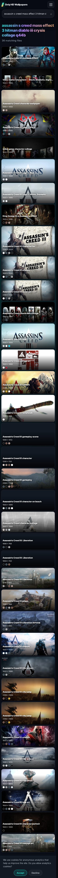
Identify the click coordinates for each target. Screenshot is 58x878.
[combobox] (26, 14)
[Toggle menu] (50, 4)
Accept (20, 873)
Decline (35, 873)
